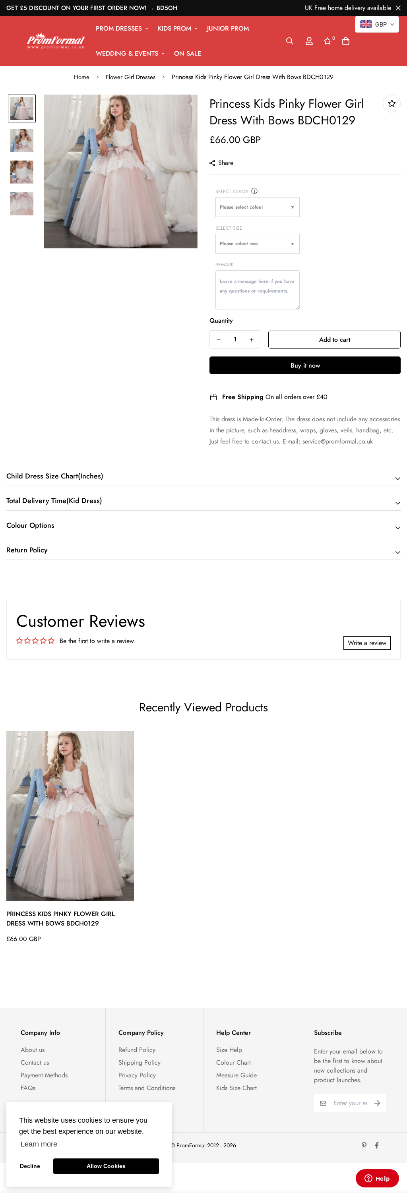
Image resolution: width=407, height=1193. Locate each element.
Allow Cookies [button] (106, 1166)
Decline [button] (30, 1166)
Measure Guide (236, 1075)
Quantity (221, 320)
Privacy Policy (137, 1075)
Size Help (229, 1049)
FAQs (28, 1087)
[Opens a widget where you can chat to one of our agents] (377, 1179)
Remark (224, 264)
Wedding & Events (127, 53)
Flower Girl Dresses (130, 77)
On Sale (187, 53)
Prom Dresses (119, 28)
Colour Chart (233, 1062)
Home (81, 77)
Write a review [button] (367, 642)
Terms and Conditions (146, 1087)
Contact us (35, 1062)
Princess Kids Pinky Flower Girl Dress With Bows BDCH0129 (60, 918)
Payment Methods (44, 1075)
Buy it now (305, 365)
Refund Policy (136, 1049)
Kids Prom (174, 28)
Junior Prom (228, 28)
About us (33, 1049)
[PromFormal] (56, 40)
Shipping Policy (139, 1062)
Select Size (228, 228)
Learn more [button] (39, 1144)
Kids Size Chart (236, 1087)
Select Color (231, 191)
